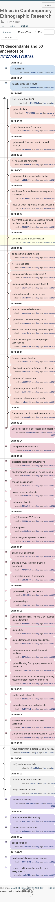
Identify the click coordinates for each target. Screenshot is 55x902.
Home (12, 25)
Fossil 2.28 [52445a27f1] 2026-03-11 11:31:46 (32, 887)
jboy (45, 72)
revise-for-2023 (49, 450)
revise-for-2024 (49, 130)
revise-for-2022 (49, 821)
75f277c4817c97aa (16, 56)
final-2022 (51, 752)
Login (48, 5)
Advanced (7, 32)
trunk (53, 103)
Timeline (23, 25)
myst (53, 72)
